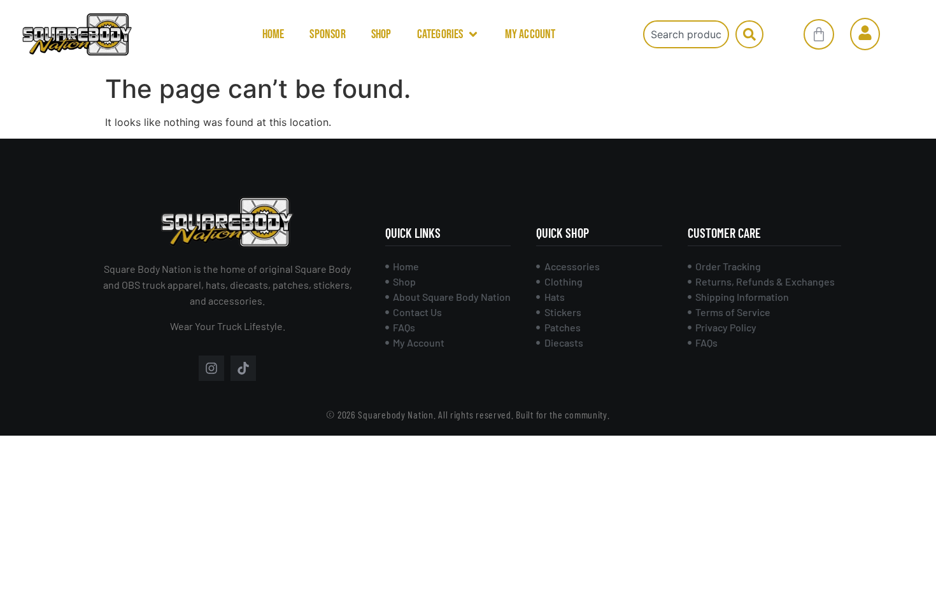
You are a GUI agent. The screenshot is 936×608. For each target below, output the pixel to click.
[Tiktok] (243, 368)
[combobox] (686, 34)
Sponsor (327, 34)
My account (530, 34)
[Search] (749, 34)
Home (273, 34)
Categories (440, 34)
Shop (381, 34)
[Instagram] (211, 368)
